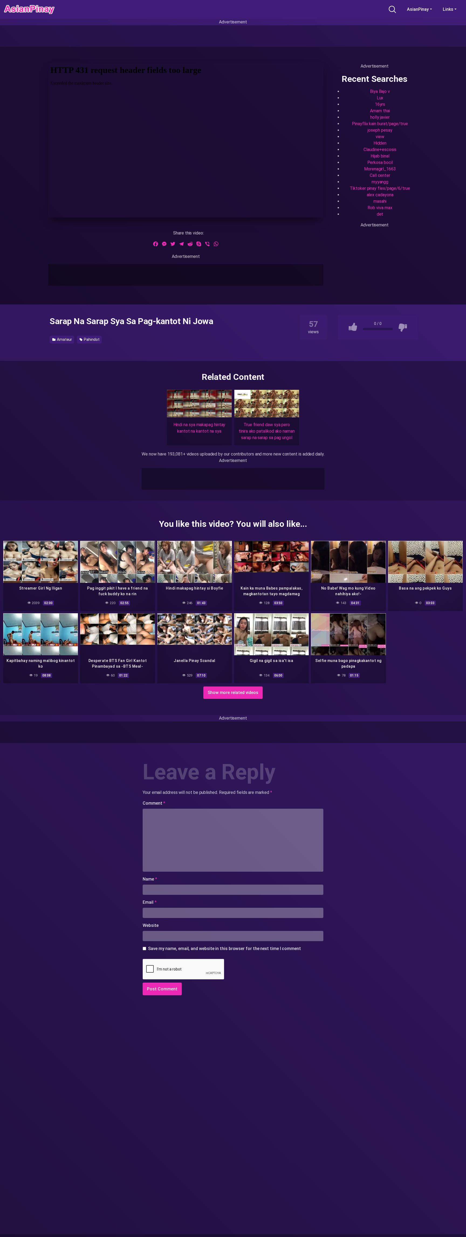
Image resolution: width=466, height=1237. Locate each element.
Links (448, 9)
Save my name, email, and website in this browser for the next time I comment (224, 948)
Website (150, 925)
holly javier (380, 117)
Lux (380, 97)
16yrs (380, 104)
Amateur (64, 339)
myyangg (380, 181)
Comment (154, 803)
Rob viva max (380, 207)
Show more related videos (233, 692)
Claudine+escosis (380, 149)
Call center (380, 175)
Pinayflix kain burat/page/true (380, 123)
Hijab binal (380, 156)
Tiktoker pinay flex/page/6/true (380, 188)
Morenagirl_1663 (380, 168)
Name (150, 879)
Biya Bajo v (380, 91)
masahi (380, 201)
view (380, 136)
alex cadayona (380, 194)
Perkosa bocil (380, 162)
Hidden (380, 143)
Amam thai (380, 110)
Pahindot (91, 339)
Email (149, 902)
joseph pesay (380, 130)
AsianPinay (418, 9)
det (380, 214)
